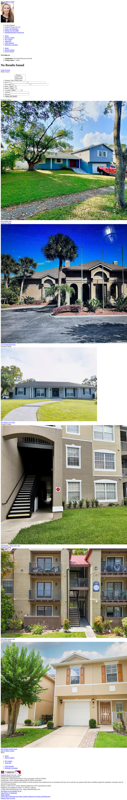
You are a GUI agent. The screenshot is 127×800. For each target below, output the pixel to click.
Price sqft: (8, 84)
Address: (7, 92)
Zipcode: (7, 94)
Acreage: (7, 90)
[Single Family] (20, 77)
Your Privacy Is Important (9, 793)
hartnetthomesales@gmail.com (14, 32)
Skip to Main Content (7, 1)
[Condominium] (20, 78)
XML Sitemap (5, 795)
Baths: (7, 88)
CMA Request (9, 43)
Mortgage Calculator (11, 45)
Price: (6, 82)
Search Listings (9, 37)
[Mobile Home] (20, 80)
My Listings (8, 39)
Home (7, 36)
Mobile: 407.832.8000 (12, 30)
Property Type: (9, 80)
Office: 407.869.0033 (11, 29)
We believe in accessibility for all (11, 791)
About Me (8, 41)
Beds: (6, 86)
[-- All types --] (20, 75)
